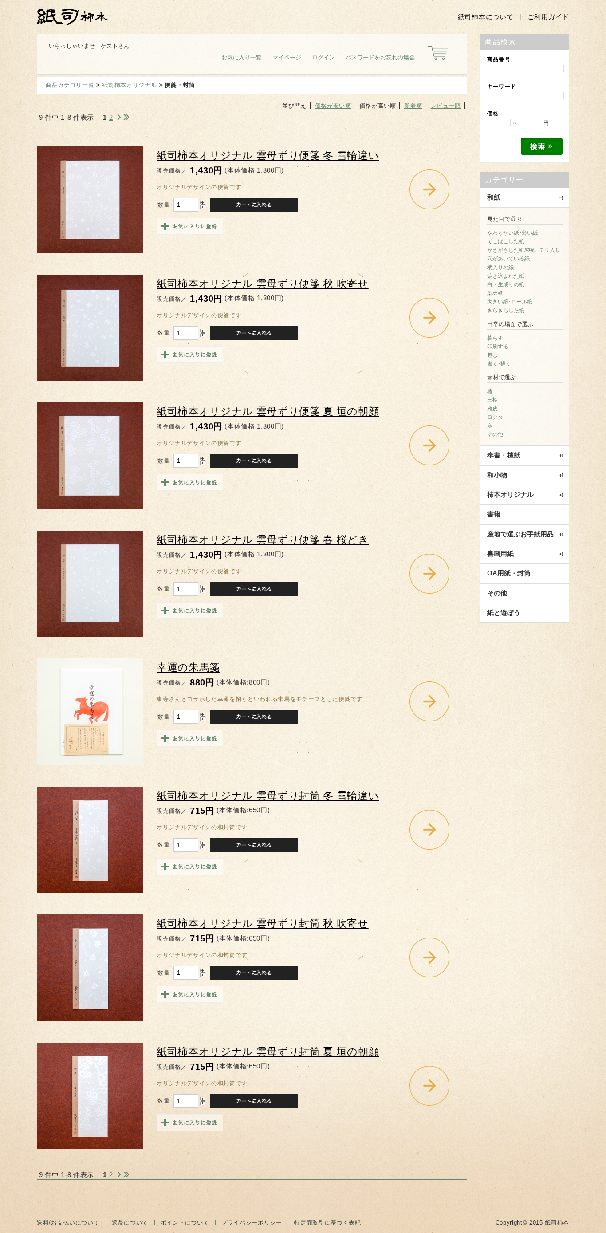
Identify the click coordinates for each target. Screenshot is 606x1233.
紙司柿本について (486, 16)
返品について (130, 1222)
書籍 (493, 514)
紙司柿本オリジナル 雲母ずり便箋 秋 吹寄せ (263, 283)
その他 (495, 434)
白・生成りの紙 (505, 284)
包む (492, 355)
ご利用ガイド (548, 16)
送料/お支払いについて (68, 1222)
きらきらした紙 (505, 310)
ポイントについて (185, 1222)
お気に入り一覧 (241, 57)
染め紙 (495, 293)
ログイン (323, 57)
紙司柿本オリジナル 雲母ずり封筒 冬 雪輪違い (268, 795)
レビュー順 (446, 105)
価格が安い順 (333, 105)
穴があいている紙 (508, 259)
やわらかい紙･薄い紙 (512, 233)
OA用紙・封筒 (509, 573)
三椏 (492, 400)
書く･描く (499, 364)
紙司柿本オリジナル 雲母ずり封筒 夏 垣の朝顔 (268, 1051)
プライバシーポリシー (251, 1222)
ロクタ (495, 417)
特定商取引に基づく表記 (327, 1222)
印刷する (497, 346)
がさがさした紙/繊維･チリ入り (523, 250)
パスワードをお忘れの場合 (380, 57)
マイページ (286, 57)
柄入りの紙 (500, 267)
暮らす (495, 338)
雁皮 (492, 409)
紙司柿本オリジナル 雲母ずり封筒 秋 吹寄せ (263, 923)
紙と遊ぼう (503, 612)
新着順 (413, 105)
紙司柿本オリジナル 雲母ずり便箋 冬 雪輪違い (268, 155)
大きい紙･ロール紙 (509, 302)
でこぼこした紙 (505, 241)
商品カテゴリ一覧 (70, 85)
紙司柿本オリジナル (129, 85)
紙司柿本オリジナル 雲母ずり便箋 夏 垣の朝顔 (268, 411)
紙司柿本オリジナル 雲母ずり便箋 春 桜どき (263, 539)
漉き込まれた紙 (505, 276)
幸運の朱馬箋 (188, 667)
